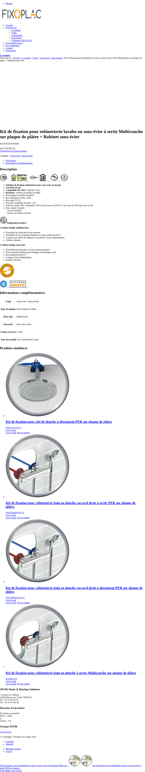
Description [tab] (11, 160)
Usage (35, 58)
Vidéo (14, 33)
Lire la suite (11, 430)
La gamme (16, 30)
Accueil (16, 58)
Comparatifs (16, 35)
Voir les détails (23, 433)
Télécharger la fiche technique (13, 151)
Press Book (16, 38)
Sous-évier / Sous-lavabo (51, 58)
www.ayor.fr (5, 732)
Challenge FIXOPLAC (21, 40)
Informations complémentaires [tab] (19, 163)
